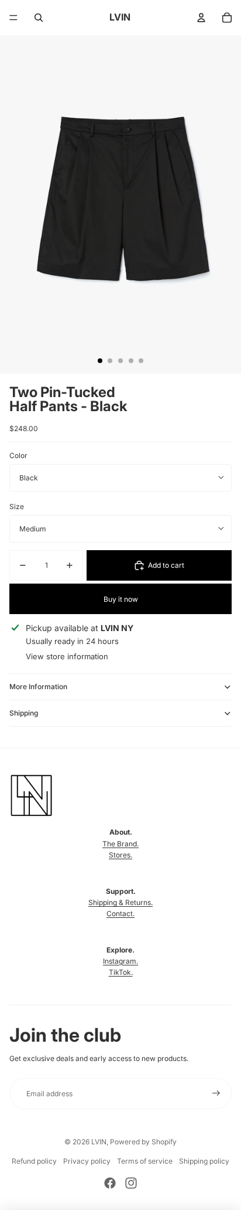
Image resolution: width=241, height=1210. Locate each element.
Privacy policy (87, 1161)
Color (18, 455)
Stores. (120, 854)
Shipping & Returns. (120, 902)
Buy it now (121, 599)
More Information (38, 686)
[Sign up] (216, 1093)
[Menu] (13, 17)
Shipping (23, 713)
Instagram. (120, 961)
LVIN (98, 1141)
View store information (67, 656)
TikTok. (121, 972)
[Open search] (38, 17)
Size (16, 506)
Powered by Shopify (143, 1141)
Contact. (120, 913)
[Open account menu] (201, 17)
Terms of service (145, 1161)
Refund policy (34, 1161)
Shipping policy (204, 1161)
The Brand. (120, 843)
